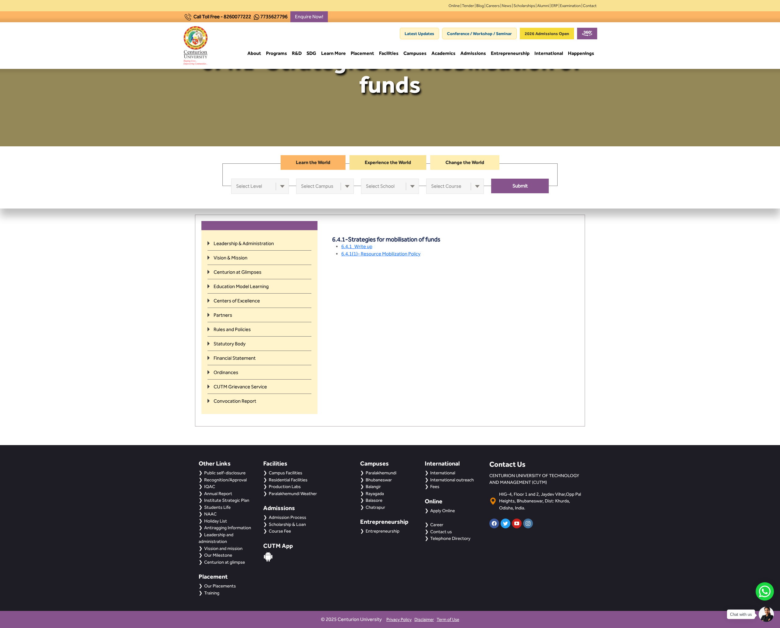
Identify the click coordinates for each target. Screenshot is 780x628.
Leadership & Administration (244, 243)
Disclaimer (424, 619)
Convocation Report (235, 401)
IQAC (209, 486)
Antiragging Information (227, 527)
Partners (223, 315)
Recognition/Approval (225, 480)
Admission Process (287, 517)
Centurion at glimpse (224, 562)
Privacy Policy (399, 619)
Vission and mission (223, 548)
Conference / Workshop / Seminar (479, 33)
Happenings (581, 53)
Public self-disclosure (225, 473)
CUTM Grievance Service (240, 387)
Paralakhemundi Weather (293, 493)
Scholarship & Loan (287, 524)
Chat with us (741, 614)
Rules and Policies (232, 329)
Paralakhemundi (381, 473)
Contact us (441, 531)
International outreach (452, 480)
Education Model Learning (241, 286)
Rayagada (375, 493)
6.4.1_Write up (356, 246)
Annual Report (218, 493)
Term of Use (448, 619)
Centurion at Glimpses (237, 272)
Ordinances (226, 372)
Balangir (373, 486)
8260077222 (237, 17)
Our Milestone (218, 555)
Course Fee (280, 531)
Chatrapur (375, 507)
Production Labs (285, 486)
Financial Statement (235, 358)
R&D (297, 53)
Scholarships (524, 5)
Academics (443, 53)
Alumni (543, 5)
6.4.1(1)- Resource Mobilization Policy (380, 254)
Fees (434, 486)
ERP (554, 5)
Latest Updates (419, 33)
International (548, 53)
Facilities (389, 53)
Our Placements (220, 586)
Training (211, 593)
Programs (276, 53)
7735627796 (274, 17)
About (254, 53)
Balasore (374, 500)
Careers (493, 5)
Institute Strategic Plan (226, 500)
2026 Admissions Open (547, 33)
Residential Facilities (288, 480)
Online (454, 5)
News (506, 5)
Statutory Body (230, 344)
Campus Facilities (285, 473)
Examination (570, 5)
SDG (311, 53)
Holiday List (215, 521)
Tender (468, 5)
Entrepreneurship (510, 53)
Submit (520, 186)
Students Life (217, 507)
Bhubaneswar (379, 480)
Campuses (415, 53)
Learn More (333, 53)
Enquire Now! (309, 17)
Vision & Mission (230, 258)
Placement (362, 53)
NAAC (210, 514)
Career (436, 524)
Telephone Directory (450, 538)
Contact (590, 5)
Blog (480, 5)
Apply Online (442, 510)
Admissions (473, 53)
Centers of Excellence (237, 301)
